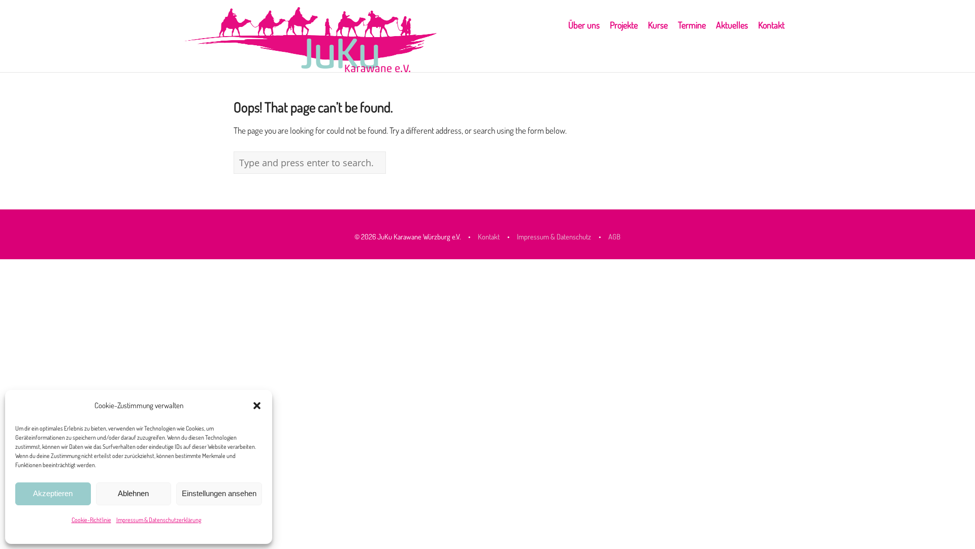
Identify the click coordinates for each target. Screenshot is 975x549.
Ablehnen (133, 493)
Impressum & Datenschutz (554, 236)
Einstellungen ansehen (219, 493)
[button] (257, 406)
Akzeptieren (53, 493)
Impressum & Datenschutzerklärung (158, 520)
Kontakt (489, 236)
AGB (614, 236)
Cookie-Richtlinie (91, 520)
